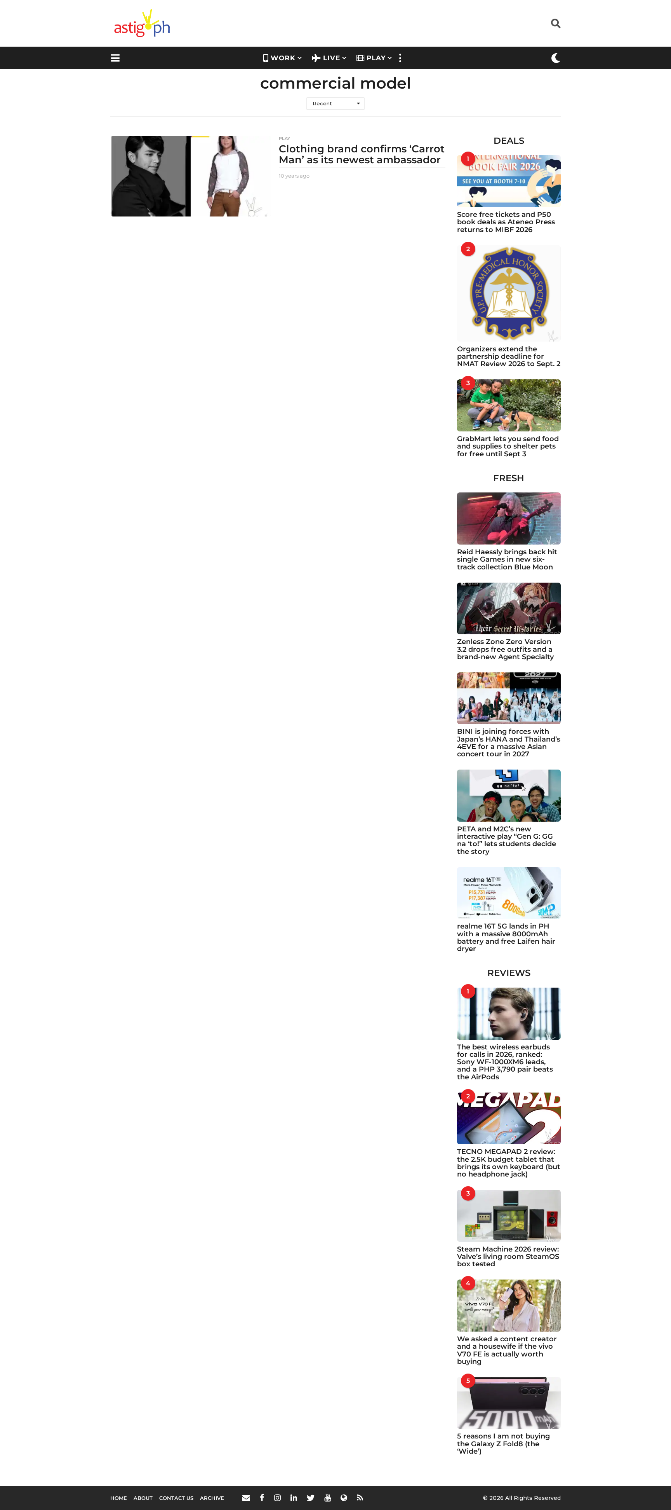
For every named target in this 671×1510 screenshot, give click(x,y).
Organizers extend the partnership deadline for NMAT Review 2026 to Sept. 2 (508, 356)
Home (118, 1498)
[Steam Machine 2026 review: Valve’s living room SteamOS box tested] (509, 1216)
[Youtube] (327, 1497)
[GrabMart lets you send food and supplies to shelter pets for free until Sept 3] (509, 405)
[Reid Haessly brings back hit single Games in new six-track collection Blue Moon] (509, 518)
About (143, 1498)
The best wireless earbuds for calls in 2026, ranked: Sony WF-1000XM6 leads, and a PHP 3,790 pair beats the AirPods (505, 1062)
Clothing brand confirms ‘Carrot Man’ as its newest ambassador (362, 154)
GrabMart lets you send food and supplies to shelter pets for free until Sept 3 (508, 446)
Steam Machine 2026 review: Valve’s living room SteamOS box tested (508, 1257)
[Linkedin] (293, 1497)
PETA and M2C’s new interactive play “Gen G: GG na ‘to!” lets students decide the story (506, 840)
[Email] (246, 1497)
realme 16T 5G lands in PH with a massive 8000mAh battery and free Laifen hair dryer (506, 937)
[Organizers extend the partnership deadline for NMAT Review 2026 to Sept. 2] (509, 293)
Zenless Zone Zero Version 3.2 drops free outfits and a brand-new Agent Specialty (505, 649)
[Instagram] (277, 1497)
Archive (212, 1498)
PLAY (376, 58)
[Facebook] (262, 1497)
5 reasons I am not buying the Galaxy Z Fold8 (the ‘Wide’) (503, 1444)
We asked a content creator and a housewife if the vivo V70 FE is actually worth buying (507, 1350)
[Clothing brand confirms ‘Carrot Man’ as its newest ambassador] (190, 176)
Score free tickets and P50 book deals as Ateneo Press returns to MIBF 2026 (506, 222)
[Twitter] (311, 1497)
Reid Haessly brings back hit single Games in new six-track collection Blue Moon (507, 559)
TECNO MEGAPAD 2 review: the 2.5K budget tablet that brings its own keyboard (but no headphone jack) (508, 1162)
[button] (556, 23)
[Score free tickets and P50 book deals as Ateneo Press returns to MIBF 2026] (509, 181)
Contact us (176, 1498)
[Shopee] (344, 1497)
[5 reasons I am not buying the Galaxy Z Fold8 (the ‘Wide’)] (509, 1403)
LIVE (331, 58)
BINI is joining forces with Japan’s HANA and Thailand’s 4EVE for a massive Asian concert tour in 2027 (508, 742)
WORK (283, 58)
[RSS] (360, 1497)
